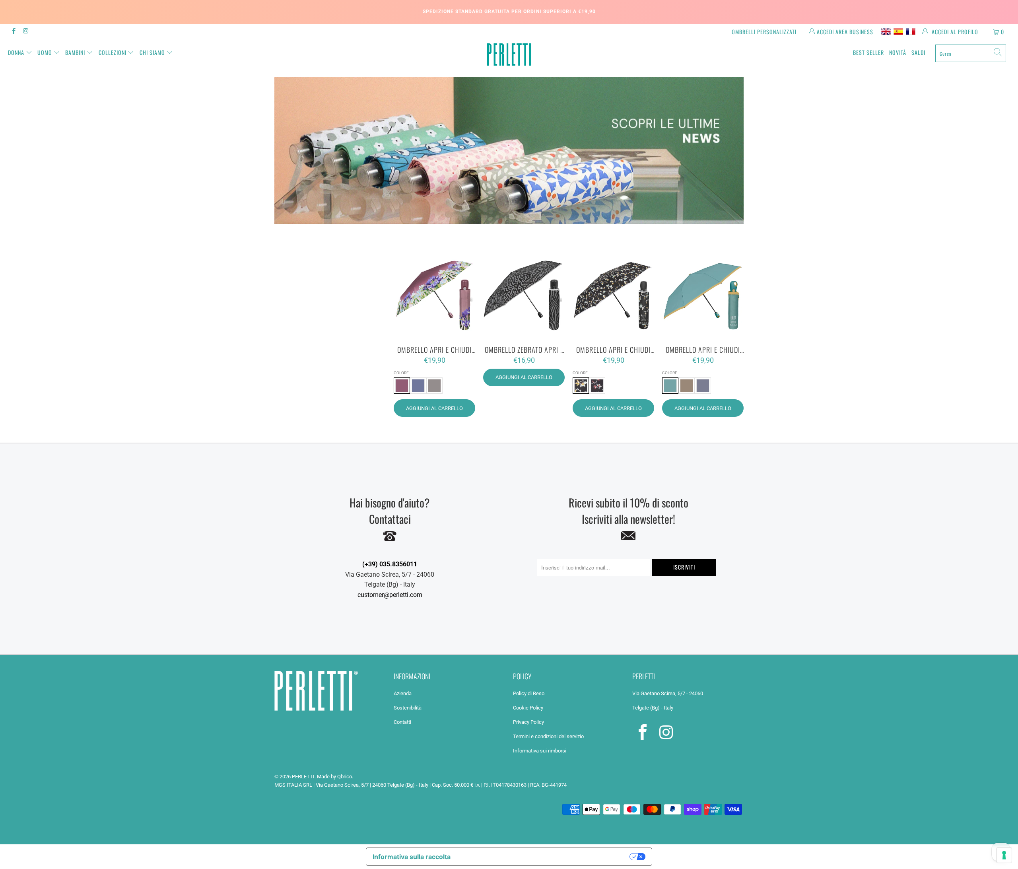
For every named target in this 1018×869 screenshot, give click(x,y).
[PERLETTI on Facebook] (13, 32)
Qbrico (344, 777)
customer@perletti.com (389, 595)
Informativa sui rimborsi (539, 751)
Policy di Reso (528, 693)
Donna (16, 52)
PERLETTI (303, 777)
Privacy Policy (528, 722)
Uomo (44, 52)
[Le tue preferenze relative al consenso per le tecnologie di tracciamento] (1004, 855)
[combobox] (970, 53)
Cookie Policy (528, 708)
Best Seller (868, 52)
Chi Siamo (152, 52)
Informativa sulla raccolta (412, 857)
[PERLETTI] (509, 54)
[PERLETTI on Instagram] (25, 32)
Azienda (403, 693)
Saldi (918, 52)
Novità (897, 52)
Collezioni (112, 52)
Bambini (75, 52)
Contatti (402, 722)
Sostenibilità (408, 708)
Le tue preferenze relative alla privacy (544, 857)
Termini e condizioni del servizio (548, 736)
